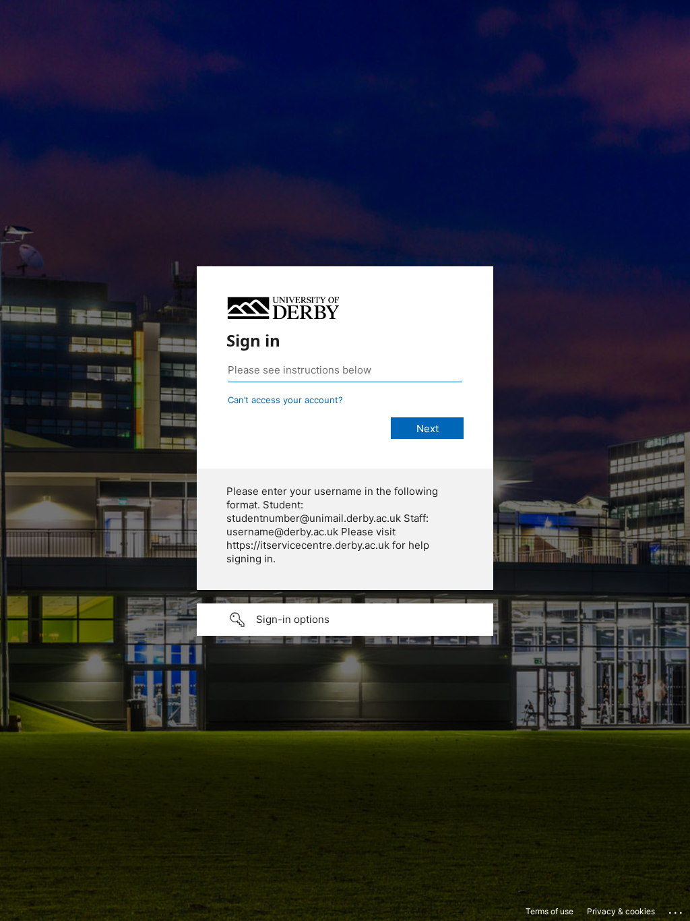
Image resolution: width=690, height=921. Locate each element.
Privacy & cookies (621, 911)
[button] (345, 619)
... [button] (676, 909)
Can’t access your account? (285, 399)
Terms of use (549, 911)
